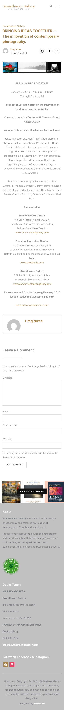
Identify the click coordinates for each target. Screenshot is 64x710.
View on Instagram (32, 491)
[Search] (51, 6)
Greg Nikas (15, 49)
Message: (8, 377)
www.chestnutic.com (32, 262)
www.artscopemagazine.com (32, 304)
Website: (7, 439)
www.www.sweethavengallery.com (32, 283)
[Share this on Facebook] (42, 51)
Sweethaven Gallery (14, 26)
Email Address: (11, 425)
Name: (6, 411)
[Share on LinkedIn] (57, 51)
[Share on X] (50, 51)
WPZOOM (39, 703)
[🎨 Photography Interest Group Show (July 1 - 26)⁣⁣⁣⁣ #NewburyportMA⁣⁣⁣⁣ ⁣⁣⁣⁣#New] (11, 491)
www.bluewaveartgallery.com (32, 232)
